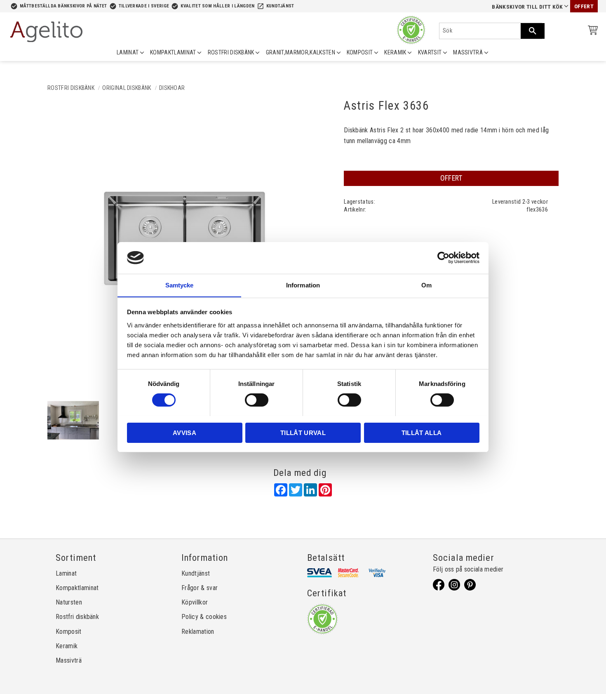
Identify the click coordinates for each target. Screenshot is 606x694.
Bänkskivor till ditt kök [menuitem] (527, 7)
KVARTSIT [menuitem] (430, 52)
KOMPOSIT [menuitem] (360, 52)
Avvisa (184, 432)
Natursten (69, 602)
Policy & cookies (204, 617)
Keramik (67, 646)
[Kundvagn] (591, 31)
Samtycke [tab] (179, 284)
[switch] (256, 400)
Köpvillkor (194, 602)
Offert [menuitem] (584, 6)
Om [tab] (426, 284)
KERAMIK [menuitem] (395, 52)
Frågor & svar (199, 588)
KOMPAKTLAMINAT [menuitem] (173, 52)
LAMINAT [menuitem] (128, 52)
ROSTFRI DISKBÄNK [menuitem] (231, 52)
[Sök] (533, 31)
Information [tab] (303, 284)
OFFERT (451, 178)
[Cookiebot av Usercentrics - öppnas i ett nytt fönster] (443, 258)
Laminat (66, 573)
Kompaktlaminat (77, 588)
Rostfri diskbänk (77, 617)
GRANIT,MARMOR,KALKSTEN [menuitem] (300, 52)
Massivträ (69, 660)
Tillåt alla (422, 432)
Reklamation (197, 631)
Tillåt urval (303, 432)
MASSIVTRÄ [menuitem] (468, 52)
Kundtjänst (280, 6)
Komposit (69, 631)
